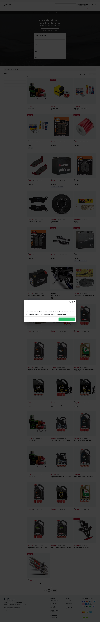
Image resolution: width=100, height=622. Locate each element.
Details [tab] (50, 305)
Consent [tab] (32, 306)
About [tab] (67, 305)
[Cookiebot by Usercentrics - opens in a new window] (70, 302)
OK (66, 319)
